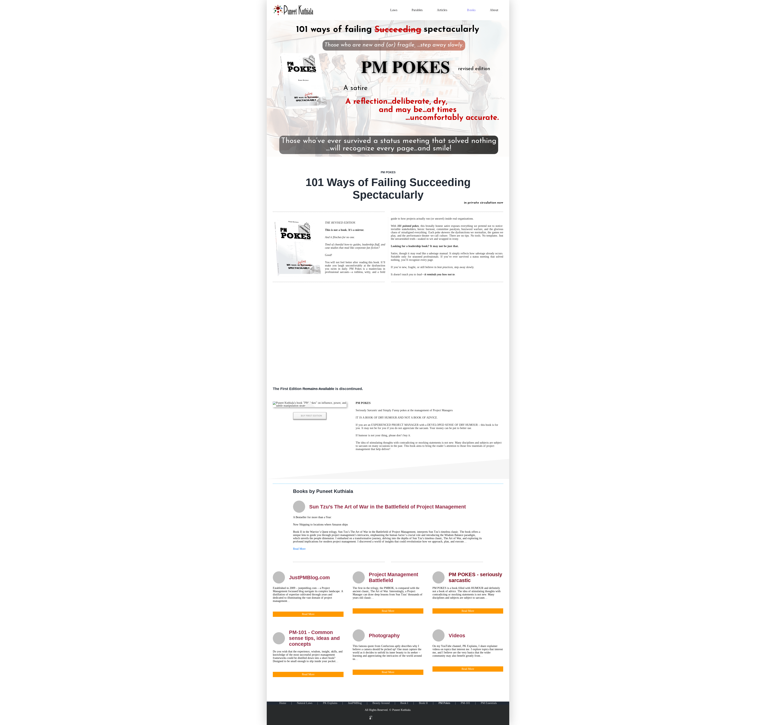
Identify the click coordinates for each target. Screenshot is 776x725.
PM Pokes (444, 703)
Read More (299, 548)
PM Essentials (489, 703)
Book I (404, 703)
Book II (423, 703)
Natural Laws (304, 703)
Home (282, 703)
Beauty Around (381, 703)
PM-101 (465, 703)
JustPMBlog (355, 703)
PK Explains (330, 703)
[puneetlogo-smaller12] (293, 5)
